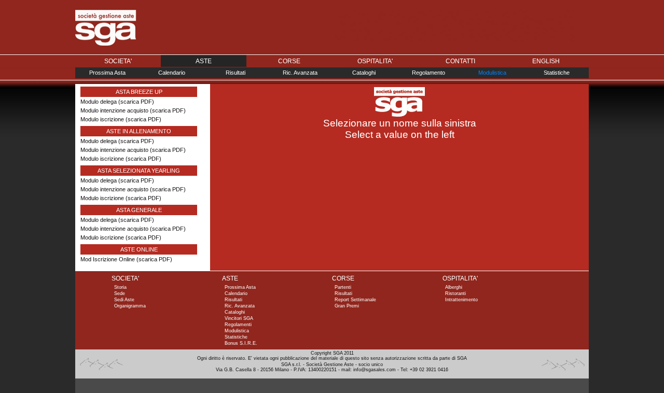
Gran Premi (347, 305)
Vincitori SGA (239, 318)
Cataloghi (364, 72)
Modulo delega (98, 102)
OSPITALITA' (375, 61)
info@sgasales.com (374, 369)
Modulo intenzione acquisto (114, 110)
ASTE (204, 61)
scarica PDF (136, 102)
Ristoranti (455, 293)
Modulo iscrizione (102, 119)
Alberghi (453, 287)
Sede (119, 293)
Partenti (343, 287)
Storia (120, 287)
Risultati (235, 72)
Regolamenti (238, 324)
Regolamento (428, 72)
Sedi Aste (124, 299)
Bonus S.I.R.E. (241, 343)
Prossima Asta (107, 72)
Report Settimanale (355, 299)
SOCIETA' (118, 61)
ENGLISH (546, 61)
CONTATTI (460, 61)
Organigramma (130, 305)
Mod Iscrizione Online (107, 259)
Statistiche (557, 72)
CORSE (289, 61)
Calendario (171, 72)
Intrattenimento (461, 299)
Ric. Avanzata (300, 72)
